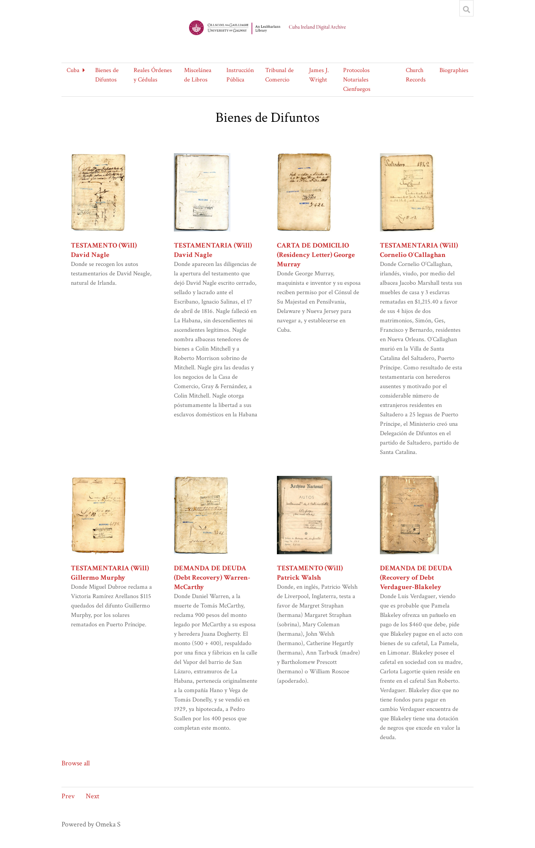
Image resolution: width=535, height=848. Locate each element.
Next (92, 796)
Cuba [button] (73, 70)
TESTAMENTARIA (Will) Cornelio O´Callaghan (419, 250)
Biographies (453, 70)
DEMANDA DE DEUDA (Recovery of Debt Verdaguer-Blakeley (416, 577)
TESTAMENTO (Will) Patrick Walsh (310, 573)
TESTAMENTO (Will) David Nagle (104, 250)
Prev (68, 796)
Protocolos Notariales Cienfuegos (357, 79)
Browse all (75, 763)
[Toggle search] (466, 9)
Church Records (416, 75)
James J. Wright (319, 75)
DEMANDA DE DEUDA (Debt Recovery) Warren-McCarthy (212, 577)
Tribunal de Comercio (279, 75)
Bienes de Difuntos (107, 75)
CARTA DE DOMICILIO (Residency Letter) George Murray (316, 255)
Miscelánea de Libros (197, 75)
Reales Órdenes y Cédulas (153, 75)
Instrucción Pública (240, 75)
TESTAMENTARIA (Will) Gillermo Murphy (110, 573)
